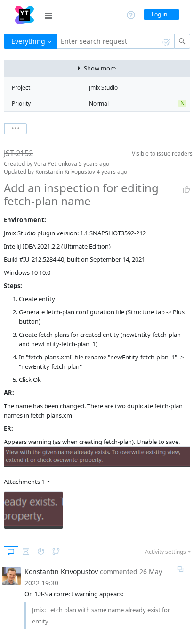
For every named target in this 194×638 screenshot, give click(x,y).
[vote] (186, 189)
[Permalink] (180, 569)
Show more (100, 68)
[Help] (130, 14)
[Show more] (15, 128)
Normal (99, 104)
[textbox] (115, 41)
